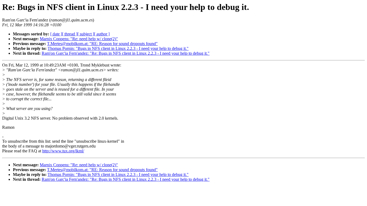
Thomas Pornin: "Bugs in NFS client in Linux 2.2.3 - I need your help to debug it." (118, 48)
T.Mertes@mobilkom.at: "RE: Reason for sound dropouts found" (102, 43)
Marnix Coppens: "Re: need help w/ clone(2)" (79, 38)
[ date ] (56, 34)
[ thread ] (69, 34)
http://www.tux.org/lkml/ (63, 151)
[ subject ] (85, 34)
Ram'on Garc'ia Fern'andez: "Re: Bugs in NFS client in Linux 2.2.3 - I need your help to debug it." (126, 53)
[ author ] (102, 34)
